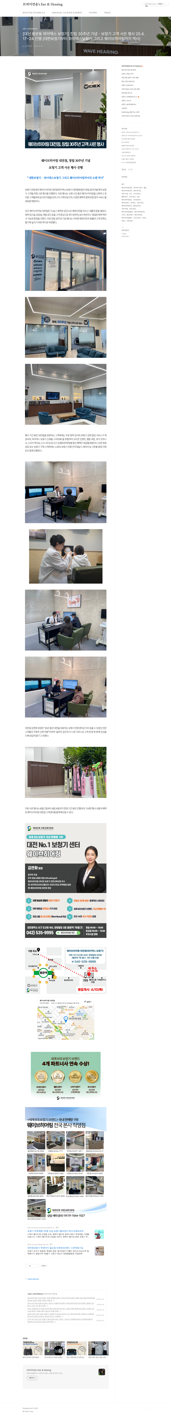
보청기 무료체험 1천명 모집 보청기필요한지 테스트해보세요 (55, 1231)
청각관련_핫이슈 (127, 93)
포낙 (130, 194)
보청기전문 (140, 203)
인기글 (130, 169)
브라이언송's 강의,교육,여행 (130, 89)
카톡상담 (107, 13)
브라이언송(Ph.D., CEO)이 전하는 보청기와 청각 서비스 (44, 1373)
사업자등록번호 (126, 152)
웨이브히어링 (138, 215)
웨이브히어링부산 (127, 206)
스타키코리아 (137, 218)
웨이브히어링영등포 (127, 212)
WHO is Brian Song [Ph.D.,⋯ (131, 132)
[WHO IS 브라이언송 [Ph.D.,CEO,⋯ (132, 135)
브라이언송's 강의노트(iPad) (131, 116)
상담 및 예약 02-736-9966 (130, 149)
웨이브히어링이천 (127, 191)
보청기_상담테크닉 (127, 85)
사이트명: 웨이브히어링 (128, 139)
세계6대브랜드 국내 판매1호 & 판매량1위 (67, 13)
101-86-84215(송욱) (128, 156)
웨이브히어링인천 (139, 212)
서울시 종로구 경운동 (128, 159)
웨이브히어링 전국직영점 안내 (34, 13)
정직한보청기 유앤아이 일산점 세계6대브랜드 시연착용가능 (55, 1248)
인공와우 (124, 108)
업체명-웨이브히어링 (128, 146)
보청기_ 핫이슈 (126, 101)
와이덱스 (133, 203)
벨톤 (145, 188)
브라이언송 (125, 209)
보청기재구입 (137, 191)
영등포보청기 (137, 206)
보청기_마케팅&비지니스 (130, 97)
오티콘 (144, 218)
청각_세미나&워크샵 (128, 81)
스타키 (123, 215)
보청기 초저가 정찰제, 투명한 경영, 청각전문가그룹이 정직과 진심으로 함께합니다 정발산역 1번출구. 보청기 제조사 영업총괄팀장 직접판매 (58, 1252)
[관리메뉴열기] (167, 4)
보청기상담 (132, 209)
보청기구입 (125, 194)
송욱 (138, 197)
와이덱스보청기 (137, 188)
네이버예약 (93, 13)
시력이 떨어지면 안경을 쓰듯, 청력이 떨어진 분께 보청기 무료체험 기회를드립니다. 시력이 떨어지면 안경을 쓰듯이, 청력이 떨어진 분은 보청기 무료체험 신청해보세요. (58, 1235)
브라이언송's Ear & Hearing (43, 4)
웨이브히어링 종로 (127, 188)
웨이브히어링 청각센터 (129, 70)
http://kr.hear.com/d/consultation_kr (41, 1228)
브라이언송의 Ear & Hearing (131, 66)
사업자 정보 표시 (33, 1279)
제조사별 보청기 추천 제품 (130, 78)
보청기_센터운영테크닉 (36, 1294)
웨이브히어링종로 (127, 218)
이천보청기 (130, 221)
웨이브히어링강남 (127, 200)
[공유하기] (32, 1266)
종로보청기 (130, 215)
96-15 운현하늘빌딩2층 (129, 162)
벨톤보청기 (125, 197)
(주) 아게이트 (125, 142)
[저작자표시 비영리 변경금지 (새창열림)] (51, 1266)
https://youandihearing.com (38, 1244)
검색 (141, 4)
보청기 (123, 221)
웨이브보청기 (125, 203)
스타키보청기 (137, 194)
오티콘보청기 (137, 200)
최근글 (124, 169)
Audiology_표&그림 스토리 (130, 112)
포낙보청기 (132, 197)
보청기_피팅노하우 (127, 74)
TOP (146, 1409)
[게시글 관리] (35, 1266)
